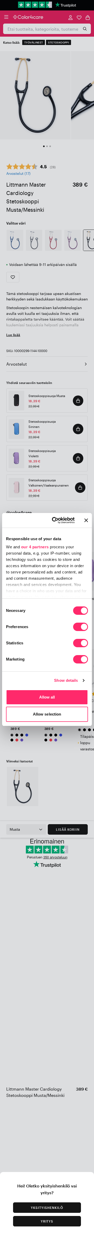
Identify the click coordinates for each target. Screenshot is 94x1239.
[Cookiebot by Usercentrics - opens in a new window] (55, 520)
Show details (66, 680)
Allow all (47, 697)
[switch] (80, 627)
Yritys (47, 1221)
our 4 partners (35, 547)
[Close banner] (86, 520)
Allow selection (47, 714)
